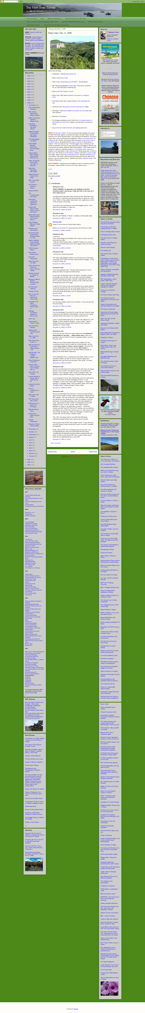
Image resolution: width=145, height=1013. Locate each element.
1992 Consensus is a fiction (109, 671)
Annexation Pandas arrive (109, 516)
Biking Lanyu (28, 549)
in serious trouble (91, 153)
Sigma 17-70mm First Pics (32, 588)
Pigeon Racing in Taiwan (108, 609)
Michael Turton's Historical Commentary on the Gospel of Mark (110, 431)
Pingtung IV (28, 681)
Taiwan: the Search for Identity (34, 789)
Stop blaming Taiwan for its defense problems (109, 877)
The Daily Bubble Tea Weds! (34, 140)
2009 (29, 100)
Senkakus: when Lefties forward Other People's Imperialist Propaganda (108, 748)
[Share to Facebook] (55, 173)
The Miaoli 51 (28, 539)
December (32, 105)
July (30, 440)
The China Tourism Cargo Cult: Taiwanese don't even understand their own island (109, 933)
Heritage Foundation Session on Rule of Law (33, 313)
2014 (29, 86)
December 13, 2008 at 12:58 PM (62, 387)
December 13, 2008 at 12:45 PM (62, 327)
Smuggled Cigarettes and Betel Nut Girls (108, 357)
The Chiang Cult (106, 250)
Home (42, 18)
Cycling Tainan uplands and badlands (34, 39)
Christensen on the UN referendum (108, 821)
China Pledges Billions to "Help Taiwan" (34, 224)
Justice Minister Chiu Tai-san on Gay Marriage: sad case (109, 965)
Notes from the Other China (33, 798)
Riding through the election (32, 542)
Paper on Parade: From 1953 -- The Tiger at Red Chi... (34, 163)
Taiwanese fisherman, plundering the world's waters (110, 863)
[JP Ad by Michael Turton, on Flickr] (109, 408)
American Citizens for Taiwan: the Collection (56, 25)
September (32, 434)
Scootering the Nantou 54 (32, 530)
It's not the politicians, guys (109, 655)
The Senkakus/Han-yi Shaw (109, 467)
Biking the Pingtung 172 (31, 550)
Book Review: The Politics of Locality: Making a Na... (34, 355)
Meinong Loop (29, 560)
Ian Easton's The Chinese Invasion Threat (33, 745)
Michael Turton (114, 32)
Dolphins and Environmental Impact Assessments (109, 651)
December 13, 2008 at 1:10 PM (62, 439)
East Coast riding (29, 526)
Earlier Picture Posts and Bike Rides (75, 18)
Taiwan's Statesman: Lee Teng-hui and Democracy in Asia (33, 793)
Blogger (76, 1009)
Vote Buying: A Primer (107, 549)
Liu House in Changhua (31, 662)
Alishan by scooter (30, 545)
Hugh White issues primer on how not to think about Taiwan (110, 927)
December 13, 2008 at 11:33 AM (62, 306)
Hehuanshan (28, 585)
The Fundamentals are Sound (34, 195)
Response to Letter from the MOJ (34, 415)
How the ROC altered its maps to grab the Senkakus (110, 222)
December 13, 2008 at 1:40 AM (62, 295)
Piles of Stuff (28, 618)
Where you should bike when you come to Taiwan (110, 471)
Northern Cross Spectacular (32, 612)
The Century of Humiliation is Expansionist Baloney (110, 545)
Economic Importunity (33, 257)
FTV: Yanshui (28, 566)
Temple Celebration (33, 420)
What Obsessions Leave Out (34, 361)
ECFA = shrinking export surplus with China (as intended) (108, 797)
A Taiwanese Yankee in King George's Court (109, 632)
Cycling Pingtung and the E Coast (33, 37)
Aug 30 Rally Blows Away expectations (108, 525)
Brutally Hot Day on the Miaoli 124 (34, 553)
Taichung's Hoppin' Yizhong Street (34, 667)
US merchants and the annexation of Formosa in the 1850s (110, 299)
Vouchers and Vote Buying (33, 229)
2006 (29, 462)
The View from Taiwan (40, 7)
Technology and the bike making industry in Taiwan (109, 227)
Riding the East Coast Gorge (32, 617)
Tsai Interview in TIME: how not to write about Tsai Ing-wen (110, 460)
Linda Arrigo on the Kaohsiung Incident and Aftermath (110, 867)
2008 (29, 103)
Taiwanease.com (110, 60)
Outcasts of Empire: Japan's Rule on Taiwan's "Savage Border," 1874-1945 (34, 751)
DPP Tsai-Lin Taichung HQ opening (34, 651)
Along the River (33, 190)
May (30, 445)
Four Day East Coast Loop (32, 631)
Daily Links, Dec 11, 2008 (34, 337)
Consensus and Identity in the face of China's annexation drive (110, 849)
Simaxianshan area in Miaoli (32, 653)
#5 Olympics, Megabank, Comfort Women (33, 706)
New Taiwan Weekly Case (33, 253)
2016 (29, 81)
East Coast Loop (29, 555)
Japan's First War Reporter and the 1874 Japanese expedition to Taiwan (109, 285)
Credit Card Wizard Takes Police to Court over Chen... (34, 209)
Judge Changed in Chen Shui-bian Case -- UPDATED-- (34, 134)
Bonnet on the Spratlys (108, 247)
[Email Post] (51, 178)
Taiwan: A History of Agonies (34, 762)
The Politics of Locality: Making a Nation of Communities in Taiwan (34, 740)
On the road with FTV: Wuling (33, 577)
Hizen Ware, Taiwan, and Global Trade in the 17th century (108, 347)
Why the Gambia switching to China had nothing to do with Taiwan (110, 506)
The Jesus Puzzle (110, 414)
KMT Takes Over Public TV (34, 341)
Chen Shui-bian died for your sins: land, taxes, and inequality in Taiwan (110, 908)
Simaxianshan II (29, 613)
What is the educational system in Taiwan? (108, 791)
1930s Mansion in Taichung (32, 568)
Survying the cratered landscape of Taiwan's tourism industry (110, 716)
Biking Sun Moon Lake (31, 634)
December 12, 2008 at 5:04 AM (62, 248)
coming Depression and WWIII (68, 82)
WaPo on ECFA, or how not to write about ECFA (110, 613)
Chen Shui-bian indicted (33, 326)
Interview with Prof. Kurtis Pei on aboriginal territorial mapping (34, 841)
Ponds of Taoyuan (106, 835)
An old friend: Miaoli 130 (31, 656)
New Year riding (29, 683)
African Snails (64, 78)
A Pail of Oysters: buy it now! (34, 759)
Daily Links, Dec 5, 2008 (34, 395)
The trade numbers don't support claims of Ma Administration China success (110, 723)
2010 (29, 97)
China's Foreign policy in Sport (110, 231)
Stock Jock (32, 318)
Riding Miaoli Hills (30, 561)
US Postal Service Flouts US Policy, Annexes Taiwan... (34, 268)
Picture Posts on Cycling (95, 22)
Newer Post (52, 452)
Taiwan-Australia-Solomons (109, 903)
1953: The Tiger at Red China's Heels (108, 319)
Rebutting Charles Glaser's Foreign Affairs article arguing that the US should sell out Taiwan (110, 956)
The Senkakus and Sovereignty (106, 881)
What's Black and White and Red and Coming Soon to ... (34, 217)
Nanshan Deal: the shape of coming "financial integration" (110, 697)
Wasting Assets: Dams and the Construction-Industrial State (110, 561)
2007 (29, 459)
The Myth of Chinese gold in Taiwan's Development (109, 662)
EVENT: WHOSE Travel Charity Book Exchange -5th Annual (34, 243)
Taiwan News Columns (33, 25)
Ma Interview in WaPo (59, 133)
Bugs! (26, 620)
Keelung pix (28, 621)
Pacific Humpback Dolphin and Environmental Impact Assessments (110, 840)
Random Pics (28, 645)
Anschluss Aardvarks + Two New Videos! (33, 126)
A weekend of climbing (31, 523)
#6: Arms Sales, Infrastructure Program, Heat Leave (34, 703)
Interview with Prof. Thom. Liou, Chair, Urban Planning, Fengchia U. (34, 847)
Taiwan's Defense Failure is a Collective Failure (110, 596)
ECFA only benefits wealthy (109, 854)
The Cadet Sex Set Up (108, 684)
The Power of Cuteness (108, 309)
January (31, 456)
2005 (29, 465)
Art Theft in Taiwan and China (110, 295)
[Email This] (49, 173)
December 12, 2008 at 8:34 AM (62, 264)
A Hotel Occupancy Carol (108, 712)
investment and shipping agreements (76, 128)
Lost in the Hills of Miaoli (31, 541)
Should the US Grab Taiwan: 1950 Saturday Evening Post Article (109, 313)
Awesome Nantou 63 (30, 672)
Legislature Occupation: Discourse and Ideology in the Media (110, 816)
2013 (29, 89)
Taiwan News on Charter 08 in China (34, 175)
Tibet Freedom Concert (66, 91)
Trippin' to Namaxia (30, 515)
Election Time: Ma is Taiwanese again (107, 733)
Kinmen (27, 582)
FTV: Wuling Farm (30, 564)
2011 (29, 95)
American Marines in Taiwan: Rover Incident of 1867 (110, 923)
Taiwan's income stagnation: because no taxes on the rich (110, 738)
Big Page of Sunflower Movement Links (73, 22)
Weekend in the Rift (30, 563)
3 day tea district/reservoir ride (33, 544)
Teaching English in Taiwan (110, 424)
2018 (29, 76)
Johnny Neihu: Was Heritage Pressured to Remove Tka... (34, 155)
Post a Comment (55, 443)
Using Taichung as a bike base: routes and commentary (110, 476)
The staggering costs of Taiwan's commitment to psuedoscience (108, 949)
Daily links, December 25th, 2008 (33, 169)
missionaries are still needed (80, 110)
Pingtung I (28, 677)
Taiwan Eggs (72, 85)
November (32, 429)
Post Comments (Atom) (76, 456)
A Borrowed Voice (30, 806)
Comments (106, 135)
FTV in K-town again (30, 593)
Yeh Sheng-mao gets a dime (34, 399)
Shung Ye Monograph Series (34, 809)
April (30, 448)
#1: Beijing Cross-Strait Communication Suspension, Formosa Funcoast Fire (34, 716)
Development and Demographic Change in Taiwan (32, 770)
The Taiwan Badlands (107, 962)
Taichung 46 (28, 594)
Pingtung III (28, 680)
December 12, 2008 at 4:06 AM (62, 230)
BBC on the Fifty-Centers (34, 181)
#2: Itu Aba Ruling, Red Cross (34, 713)
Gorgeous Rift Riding (30, 623)
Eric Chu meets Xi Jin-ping (109, 575)
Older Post (93, 452)
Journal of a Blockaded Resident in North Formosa (33, 813)
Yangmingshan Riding (31, 626)
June (30, 442)
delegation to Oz (90, 154)
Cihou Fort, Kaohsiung (31, 528)
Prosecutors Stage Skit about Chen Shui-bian (110, 692)
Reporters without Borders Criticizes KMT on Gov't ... (34, 281)
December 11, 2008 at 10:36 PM (62, 209)
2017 (29, 78)
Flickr (104, 184)
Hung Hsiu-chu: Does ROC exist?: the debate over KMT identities (109, 540)
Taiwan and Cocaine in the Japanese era (109, 938)
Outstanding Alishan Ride (32, 604)
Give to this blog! (32, 18)
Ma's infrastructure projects (109, 762)
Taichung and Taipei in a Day (34, 322)
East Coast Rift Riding (31, 654)
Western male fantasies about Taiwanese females (110, 777)
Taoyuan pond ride (30, 583)
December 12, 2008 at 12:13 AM (62, 218)
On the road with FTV (30, 624)
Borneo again (28, 643)
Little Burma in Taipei (30, 579)
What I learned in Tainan (31, 666)
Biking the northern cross (31, 552)
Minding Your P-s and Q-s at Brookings (34, 404)
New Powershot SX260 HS (32, 639)
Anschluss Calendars (107, 658)
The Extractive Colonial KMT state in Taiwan (109, 534)
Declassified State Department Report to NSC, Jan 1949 (110, 333)
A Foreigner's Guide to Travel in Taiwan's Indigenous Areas (34, 802)
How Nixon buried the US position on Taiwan (108, 490)
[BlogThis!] (51, 173)
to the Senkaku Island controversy (83, 149)
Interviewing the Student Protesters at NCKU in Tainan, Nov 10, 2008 (34, 853)
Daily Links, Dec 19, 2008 (34, 262)
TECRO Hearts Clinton (33, 249)
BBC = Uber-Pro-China (108, 916)
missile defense (69, 153)
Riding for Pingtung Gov (54, 18)
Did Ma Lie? (72, 74)
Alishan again (29, 574)
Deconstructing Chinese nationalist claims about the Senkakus (109, 772)
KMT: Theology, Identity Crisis (110, 587)
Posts (105, 132)
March (31, 450)
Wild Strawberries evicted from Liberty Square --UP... (34, 347)
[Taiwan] (50, 169)
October (31, 432)
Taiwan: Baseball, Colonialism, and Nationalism (110, 270)
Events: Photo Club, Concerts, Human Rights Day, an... (34, 367)
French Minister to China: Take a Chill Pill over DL (34, 379)
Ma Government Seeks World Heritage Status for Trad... (34, 235)
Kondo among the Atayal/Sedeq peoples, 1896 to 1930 (42, 22)
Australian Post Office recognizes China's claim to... (33, 305)
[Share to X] (53, 173)
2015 (29, 84)
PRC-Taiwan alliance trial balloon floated (34, 113)
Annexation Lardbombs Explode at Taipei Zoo (33, 202)
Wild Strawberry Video (33, 410)
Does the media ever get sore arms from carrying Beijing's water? (110, 495)
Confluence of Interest (107, 886)
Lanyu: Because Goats (31, 533)
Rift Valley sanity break (31, 525)
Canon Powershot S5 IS (108, 173)
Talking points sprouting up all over (34, 331)
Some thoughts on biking (108, 845)
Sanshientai (63, 116)
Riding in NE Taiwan (30, 587)
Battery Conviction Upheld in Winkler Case (34, 119)
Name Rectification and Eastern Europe (108, 618)
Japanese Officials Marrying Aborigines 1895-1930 (109, 275)
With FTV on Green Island (32, 547)
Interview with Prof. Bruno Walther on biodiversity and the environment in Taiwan (34, 835)
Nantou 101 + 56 (29, 512)
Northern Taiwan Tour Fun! (32, 575)
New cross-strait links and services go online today (34, 296)
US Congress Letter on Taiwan (33, 186)
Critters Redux (29, 632)
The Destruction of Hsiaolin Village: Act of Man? (109, 667)
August (31, 437)
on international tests (72, 154)
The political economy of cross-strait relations (108, 366)
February (32, 453)
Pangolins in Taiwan (107, 337)
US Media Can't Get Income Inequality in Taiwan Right (109, 753)
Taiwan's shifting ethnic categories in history (108, 591)
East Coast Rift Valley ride (32, 673)
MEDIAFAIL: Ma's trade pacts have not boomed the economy (110, 898)
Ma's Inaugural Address (108, 464)
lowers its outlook (76, 142)
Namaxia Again (29, 504)
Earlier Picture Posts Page (33, 692)
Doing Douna (28, 514)
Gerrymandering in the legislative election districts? (109, 679)
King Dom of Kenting (30, 664)
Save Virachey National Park (110, 73)
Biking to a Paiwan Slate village (33, 531)
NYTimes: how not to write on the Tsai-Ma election (110, 810)
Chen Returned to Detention (34, 108)
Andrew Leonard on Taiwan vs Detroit (34, 274)
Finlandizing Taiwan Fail (108, 235)
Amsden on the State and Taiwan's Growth (108, 243)
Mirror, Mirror (105, 704)
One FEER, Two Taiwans (34, 373)
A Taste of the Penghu (31, 615)
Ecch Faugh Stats (106, 969)
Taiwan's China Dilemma (32, 756)
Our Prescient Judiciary (33, 287)
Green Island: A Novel (32, 765)
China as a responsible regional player (108, 687)
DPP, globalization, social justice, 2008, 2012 (108, 279)
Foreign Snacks (33, 291)
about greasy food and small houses (73, 106)
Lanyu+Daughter (29, 522)
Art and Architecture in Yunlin (34, 390)
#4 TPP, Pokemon (30, 708)
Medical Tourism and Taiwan (109, 913)
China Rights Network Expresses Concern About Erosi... (34, 147)
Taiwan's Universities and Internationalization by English (110, 305)
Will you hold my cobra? (108, 894)
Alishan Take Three (30, 580)
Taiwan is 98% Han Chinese (109, 919)
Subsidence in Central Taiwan (110, 802)
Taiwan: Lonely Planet (32, 822)
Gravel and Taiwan (106, 552)
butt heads (89, 158)
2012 (29, 92)
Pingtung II (28, 678)
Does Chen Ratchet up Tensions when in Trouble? (109, 485)
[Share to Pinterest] (57, 173)
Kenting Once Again (30, 658)
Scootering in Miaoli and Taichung (34, 506)
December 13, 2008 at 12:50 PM (62, 363)
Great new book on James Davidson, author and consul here (34, 48)
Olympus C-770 (112, 172)
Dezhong (55, 222)
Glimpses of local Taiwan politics (34, 424)
